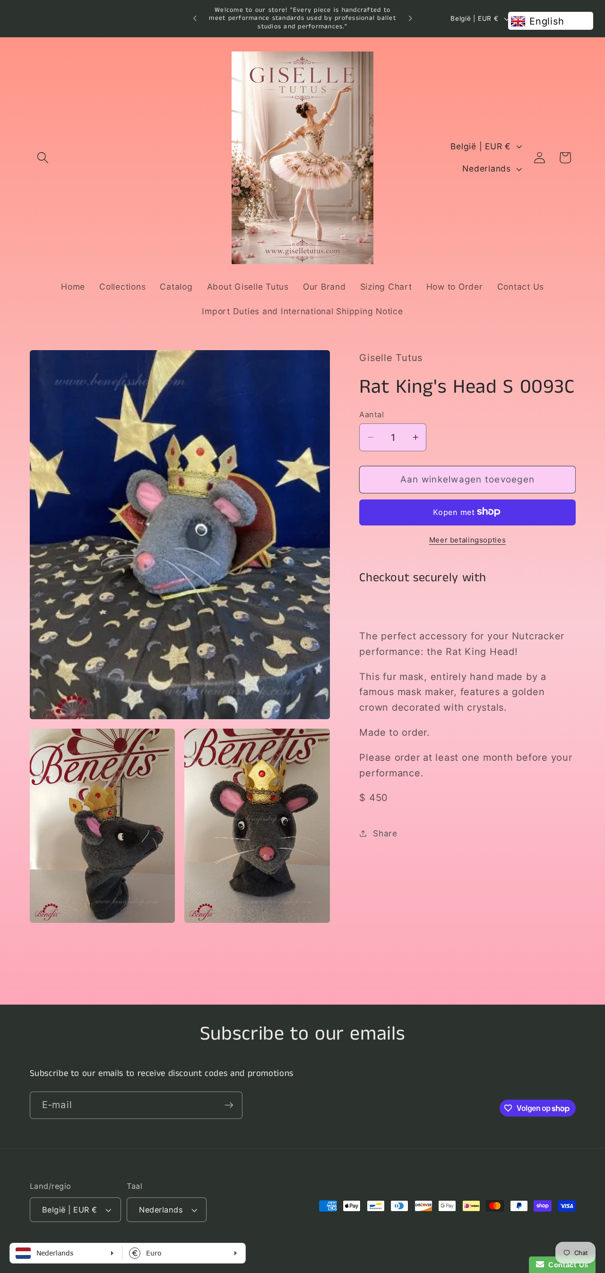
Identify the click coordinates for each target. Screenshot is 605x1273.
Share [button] (385, 833)
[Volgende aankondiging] (410, 18)
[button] (43, 158)
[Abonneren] (229, 1105)
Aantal (371, 414)
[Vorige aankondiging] (194, 18)
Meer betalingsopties (467, 539)
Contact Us (566, 1265)
